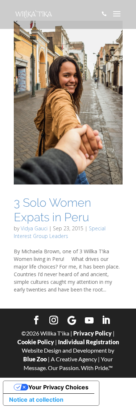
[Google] (72, 320)
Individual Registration (88, 341)
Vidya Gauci (34, 228)
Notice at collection (36, 399)
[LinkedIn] (106, 320)
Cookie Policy (35, 341)
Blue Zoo (35, 359)
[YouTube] (89, 320)
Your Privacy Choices (58, 387)
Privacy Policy (92, 333)
